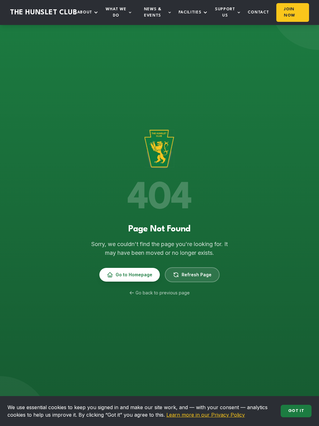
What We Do (116, 12)
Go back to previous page (163, 292)
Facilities (190, 12)
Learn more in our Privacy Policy (205, 415)
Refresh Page (197, 274)
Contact (258, 12)
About (85, 12)
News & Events (152, 12)
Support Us (225, 12)
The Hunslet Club (43, 12)
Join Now (289, 12)
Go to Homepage (134, 274)
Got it (296, 411)
